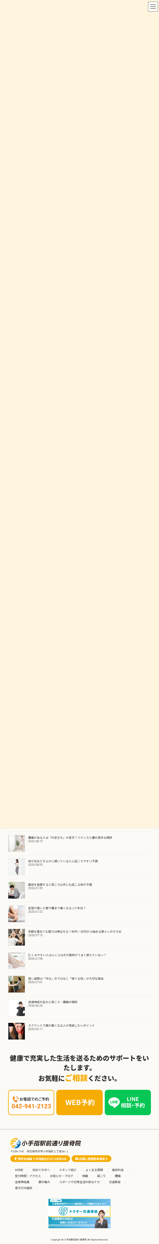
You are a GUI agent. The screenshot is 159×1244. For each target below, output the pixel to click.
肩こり (101, 1176)
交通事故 (114, 1182)
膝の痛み (44, 1182)
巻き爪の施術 (23, 1188)
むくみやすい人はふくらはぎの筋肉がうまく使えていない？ (67, 955)
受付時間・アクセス (28, 1176)
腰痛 (118, 1176)
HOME (19, 1170)
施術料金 (118, 1170)
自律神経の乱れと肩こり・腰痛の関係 (52, 1002)
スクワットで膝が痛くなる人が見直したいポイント (61, 1025)
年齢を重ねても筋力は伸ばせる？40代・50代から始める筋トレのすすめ (75, 931)
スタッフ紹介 (67, 1170)
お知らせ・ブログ (61, 1176)
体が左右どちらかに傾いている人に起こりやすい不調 (63, 861)
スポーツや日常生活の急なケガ (79, 1182)
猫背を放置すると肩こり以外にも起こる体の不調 (60, 884)
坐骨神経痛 (22, 1182)
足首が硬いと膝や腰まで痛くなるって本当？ (57, 908)
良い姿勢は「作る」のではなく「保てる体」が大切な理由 (66, 978)
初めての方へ (41, 1170)
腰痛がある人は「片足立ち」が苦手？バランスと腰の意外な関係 (70, 837)
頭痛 (85, 1176)
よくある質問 (94, 1170)
